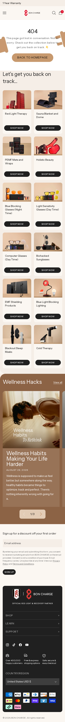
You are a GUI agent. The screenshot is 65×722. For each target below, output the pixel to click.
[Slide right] (41, 514)
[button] (4, 13)
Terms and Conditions (23, 563)
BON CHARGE (18, 717)
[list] (32, 229)
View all (57, 382)
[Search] (54, 13)
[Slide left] (24, 514)
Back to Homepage (32, 57)
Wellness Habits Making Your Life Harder (26, 459)
